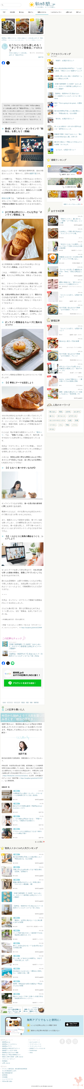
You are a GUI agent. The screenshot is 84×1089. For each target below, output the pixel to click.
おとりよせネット (35, 1042)
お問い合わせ (6, 1063)
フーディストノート (35, 1044)
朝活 (27, 702)
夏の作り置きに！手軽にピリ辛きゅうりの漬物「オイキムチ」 (68, 143)
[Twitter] (8, 64)
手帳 (67, 425)
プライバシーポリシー (8, 1059)
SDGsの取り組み (7, 1081)
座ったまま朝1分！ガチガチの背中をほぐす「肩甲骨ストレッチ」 (67, 128)
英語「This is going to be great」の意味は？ (68, 104)
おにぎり (77, 412)
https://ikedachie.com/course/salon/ (15, 775)
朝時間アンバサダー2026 (9, 1050)
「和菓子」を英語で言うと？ (64, 60)
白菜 (69, 420)
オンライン (10, 702)
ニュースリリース (7, 1079)
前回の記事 (6, 198)
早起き (23, 702)
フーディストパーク (35, 1046)
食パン (52, 416)
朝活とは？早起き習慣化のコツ (11, 1054)
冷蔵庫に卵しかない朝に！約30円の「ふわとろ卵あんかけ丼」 (68, 77)
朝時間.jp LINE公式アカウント (11, 1048)
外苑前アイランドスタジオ (37, 1048)
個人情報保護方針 (7, 1073)
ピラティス (72, 416)
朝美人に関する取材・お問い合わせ (12, 1057)
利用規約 (4, 1061)
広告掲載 (4, 1077)
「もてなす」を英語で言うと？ (65, 150)
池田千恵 (40, 57)
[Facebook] (3, 64)
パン (60, 425)
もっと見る (39, 842)
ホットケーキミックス (57, 420)
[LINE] (12, 664)
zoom (4, 702)
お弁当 (68, 412)
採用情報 (4, 1075)
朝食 (31, 702)
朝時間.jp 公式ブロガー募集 (10, 1052)
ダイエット (61, 416)
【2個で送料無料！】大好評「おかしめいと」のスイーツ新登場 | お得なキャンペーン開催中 (68, 86)
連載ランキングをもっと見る (72, 204)
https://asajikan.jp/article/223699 (31, 627)
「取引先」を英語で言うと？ (64, 119)
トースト (53, 425)
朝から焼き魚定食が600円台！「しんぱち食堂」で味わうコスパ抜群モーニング (68, 69)
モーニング (17, 702)
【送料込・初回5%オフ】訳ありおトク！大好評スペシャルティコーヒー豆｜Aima (68, 96)
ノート (74, 425)
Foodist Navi (33, 1050)
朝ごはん (53, 412)
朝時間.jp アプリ (7, 1046)
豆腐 (76, 420)
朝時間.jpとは (6, 1042)
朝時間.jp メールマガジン (9, 1044)
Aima (31, 1052)
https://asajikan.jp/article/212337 (31, 778)
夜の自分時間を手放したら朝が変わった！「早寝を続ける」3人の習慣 (67, 112)
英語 (60, 412)
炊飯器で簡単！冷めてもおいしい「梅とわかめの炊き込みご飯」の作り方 (66, 135)
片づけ (52, 429)
